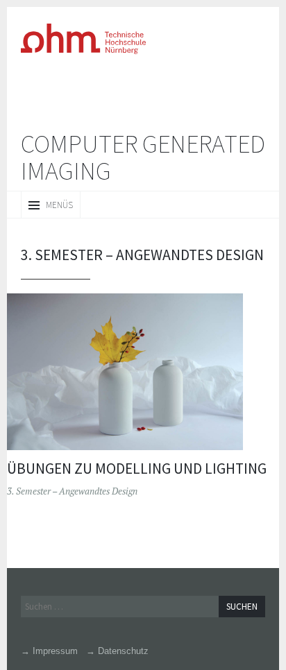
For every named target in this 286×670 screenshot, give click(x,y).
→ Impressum (49, 651)
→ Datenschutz (117, 651)
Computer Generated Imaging (143, 157)
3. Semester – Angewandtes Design (72, 491)
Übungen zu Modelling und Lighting (137, 468)
